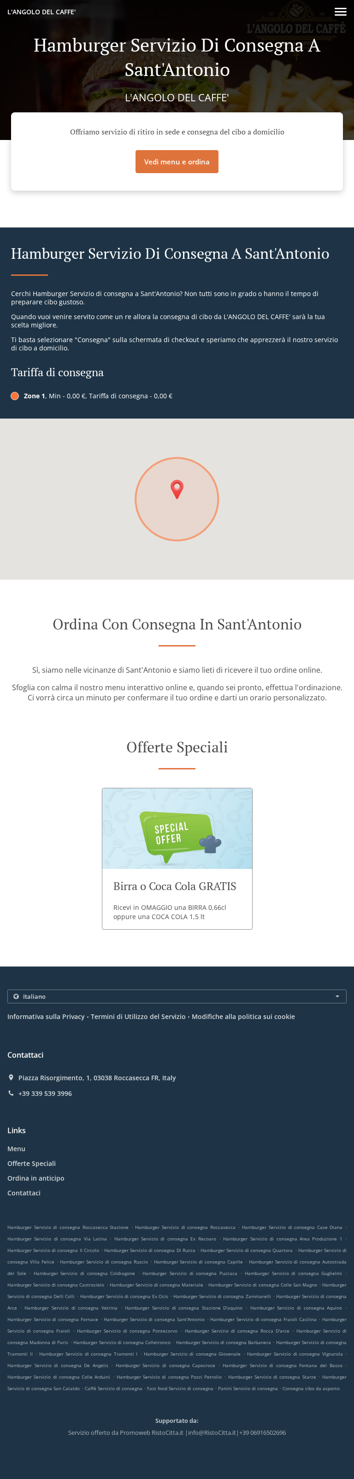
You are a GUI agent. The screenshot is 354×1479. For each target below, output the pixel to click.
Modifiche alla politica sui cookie (243, 1016)
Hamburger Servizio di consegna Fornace (52, 1319)
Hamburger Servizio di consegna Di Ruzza (149, 1250)
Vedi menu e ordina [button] (177, 161)
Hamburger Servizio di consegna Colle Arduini (58, 1377)
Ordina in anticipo (36, 1178)
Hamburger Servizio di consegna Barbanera (223, 1342)
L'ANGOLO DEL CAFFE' (41, 11)
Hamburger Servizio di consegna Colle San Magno (262, 1284)
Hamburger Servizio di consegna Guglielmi (293, 1273)
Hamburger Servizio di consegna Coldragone (84, 1273)
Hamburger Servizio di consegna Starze (272, 1377)
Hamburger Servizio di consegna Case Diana (292, 1227)
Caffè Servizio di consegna (114, 1388)
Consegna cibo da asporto (311, 1388)
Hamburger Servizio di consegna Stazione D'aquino (183, 1307)
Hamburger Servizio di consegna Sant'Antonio (154, 1319)
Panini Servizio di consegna (248, 1388)
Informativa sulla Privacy (46, 1016)
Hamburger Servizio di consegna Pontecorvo (127, 1331)
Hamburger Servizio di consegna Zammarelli (222, 1296)
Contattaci (24, 1192)
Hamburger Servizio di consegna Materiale (156, 1284)
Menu (16, 1148)
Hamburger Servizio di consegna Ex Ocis (124, 1296)
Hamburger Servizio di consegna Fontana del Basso (282, 1365)
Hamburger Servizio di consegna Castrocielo (55, 1284)
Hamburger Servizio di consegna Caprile (198, 1261)
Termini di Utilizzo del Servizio (138, 1016)
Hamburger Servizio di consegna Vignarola (294, 1354)
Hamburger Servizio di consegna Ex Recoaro (165, 1238)
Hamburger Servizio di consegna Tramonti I (88, 1354)
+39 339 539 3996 (45, 1093)
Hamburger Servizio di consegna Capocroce (165, 1365)
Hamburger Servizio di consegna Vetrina (71, 1307)
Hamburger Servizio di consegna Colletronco (122, 1342)
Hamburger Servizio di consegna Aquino (296, 1307)
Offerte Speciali (31, 1163)
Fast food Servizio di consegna (181, 1388)
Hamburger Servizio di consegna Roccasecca (185, 1227)
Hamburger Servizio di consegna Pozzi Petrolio (169, 1377)
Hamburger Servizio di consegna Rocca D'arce (237, 1331)
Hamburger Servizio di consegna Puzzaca (189, 1273)
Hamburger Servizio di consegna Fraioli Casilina (263, 1319)
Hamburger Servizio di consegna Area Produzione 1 (282, 1238)
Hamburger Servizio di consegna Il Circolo (53, 1250)
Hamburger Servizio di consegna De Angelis (57, 1365)
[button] (341, 12)
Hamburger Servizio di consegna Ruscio (104, 1261)
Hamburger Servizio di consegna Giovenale (192, 1354)
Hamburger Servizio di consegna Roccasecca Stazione (68, 1227)
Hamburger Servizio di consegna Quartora (247, 1250)
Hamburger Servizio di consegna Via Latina (57, 1238)
